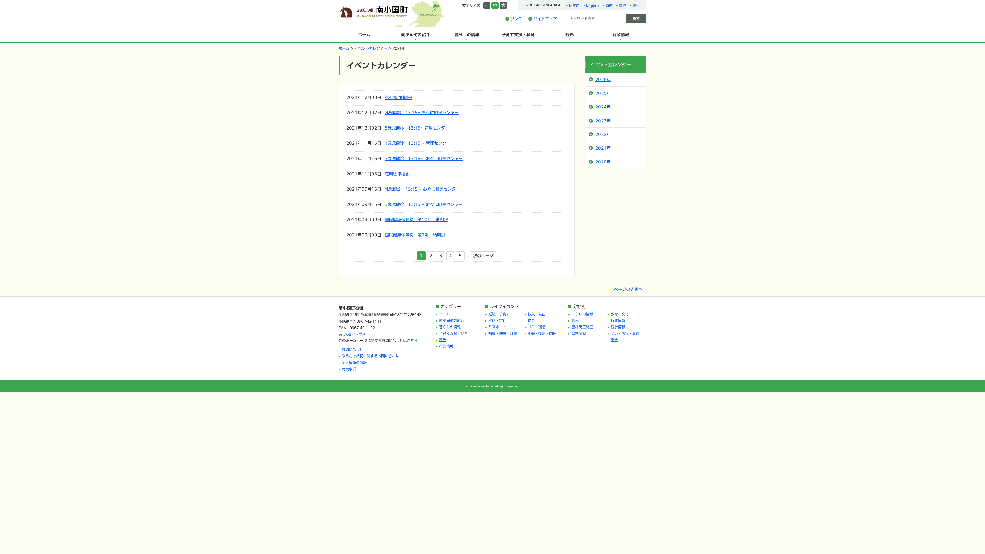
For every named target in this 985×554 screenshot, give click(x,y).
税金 (531, 320)
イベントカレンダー (371, 48)
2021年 (603, 148)
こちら (412, 340)
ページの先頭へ (628, 289)
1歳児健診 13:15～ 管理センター (417, 143)
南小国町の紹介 (415, 35)
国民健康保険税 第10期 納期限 (416, 219)
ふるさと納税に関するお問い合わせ (370, 356)
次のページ (483, 256)
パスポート (497, 327)
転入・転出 (537, 314)
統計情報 (618, 327)
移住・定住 (497, 320)
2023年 (603, 121)
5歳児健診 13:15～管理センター (417, 128)
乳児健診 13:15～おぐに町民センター (422, 113)
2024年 (603, 107)
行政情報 (621, 35)
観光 (569, 35)
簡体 (609, 5)
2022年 (603, 134)
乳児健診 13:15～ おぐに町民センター (422, 189)
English (592, 5)
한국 (636, 5)
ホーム (364, 35)
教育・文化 (620, 314)
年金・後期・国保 (542, 333)
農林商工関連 (582, 327)
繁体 (622, 5)
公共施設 (579, 333)
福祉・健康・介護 (502, 333)
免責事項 (349, 369)
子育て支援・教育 (518, 35)
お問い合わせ (352, 349)
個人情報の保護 (354, 362)
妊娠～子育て (499, 314)
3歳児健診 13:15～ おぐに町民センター (424, 158)
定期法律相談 (397, 174)
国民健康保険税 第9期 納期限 (415, 235)
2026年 (603, 79)
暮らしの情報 (467, 35)
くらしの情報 (582, 314)
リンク (516, 19)
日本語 (574, 5)
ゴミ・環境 (537, 327)
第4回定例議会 (398, 97)
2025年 (603, 93)
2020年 (603, 162)
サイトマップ (545, 19)
